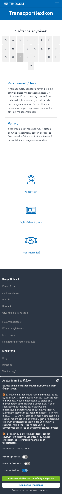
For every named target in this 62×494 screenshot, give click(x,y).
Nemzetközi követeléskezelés (18, 342)
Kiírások (6, 306)
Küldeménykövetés (13, 328)
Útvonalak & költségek (15, 313)
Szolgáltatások (11, 279)
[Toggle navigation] (57, 4)
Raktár (6, 299)
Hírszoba (7, 365)
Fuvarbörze (8, 286)
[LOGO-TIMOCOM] (14, 4)
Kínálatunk (8, 351)
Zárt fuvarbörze (11, 293)
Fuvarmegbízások (12, 322)
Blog (4, 358)
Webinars (7, 371)
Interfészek (8, 335)
